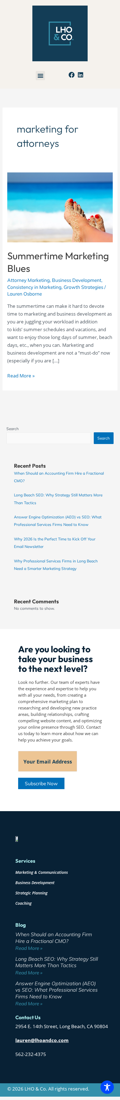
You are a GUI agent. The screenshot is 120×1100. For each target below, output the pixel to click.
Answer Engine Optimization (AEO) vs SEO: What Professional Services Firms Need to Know (56, 990)
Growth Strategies (83, 287)
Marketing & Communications (41, 872)
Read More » (21, 375)
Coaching (23, 903)
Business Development (76, 280)
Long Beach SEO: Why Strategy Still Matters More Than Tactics (56, 962)
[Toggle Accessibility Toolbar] (107, 1087)
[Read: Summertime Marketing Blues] (60, 207)
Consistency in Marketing (34, 287)
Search (12, 428)
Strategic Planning (31, 893)
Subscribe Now (41, 783)
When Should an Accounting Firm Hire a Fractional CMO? (53, 937)
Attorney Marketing (28, 280)
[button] (40, 75)
